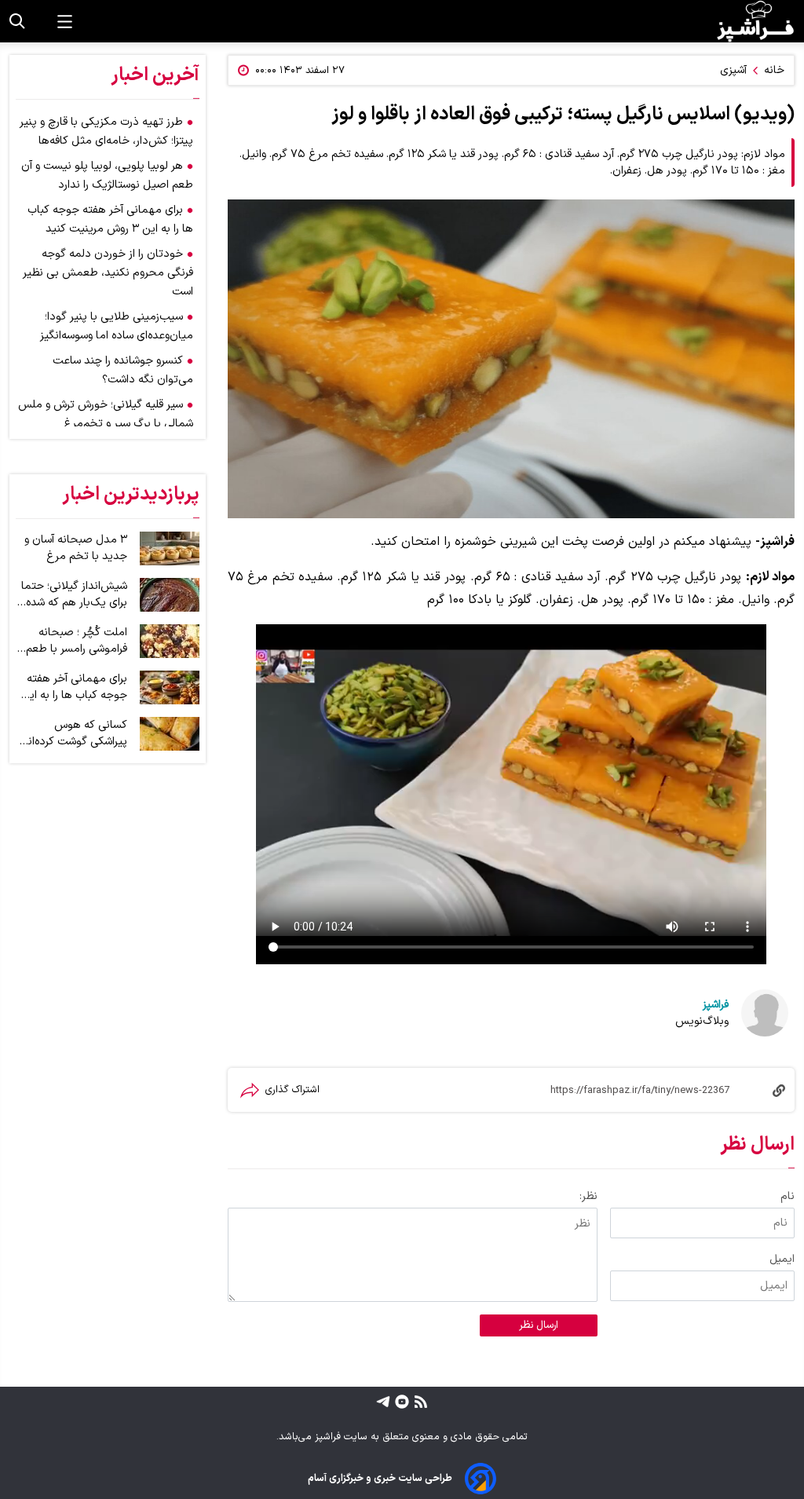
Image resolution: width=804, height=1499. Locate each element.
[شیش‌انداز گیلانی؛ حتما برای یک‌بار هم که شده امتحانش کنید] (169, 595)
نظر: (588, 1196)
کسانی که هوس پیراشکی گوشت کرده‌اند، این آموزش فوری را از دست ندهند (73, 733)
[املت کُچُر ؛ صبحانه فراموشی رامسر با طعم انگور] (169, 641)
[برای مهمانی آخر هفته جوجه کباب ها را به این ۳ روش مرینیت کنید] (169, 687)
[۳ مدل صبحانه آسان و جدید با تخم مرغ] (169, 548)
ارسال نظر (538, 1325)
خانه (774, 70)
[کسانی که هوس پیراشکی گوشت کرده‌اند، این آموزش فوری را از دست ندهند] (169, 734)
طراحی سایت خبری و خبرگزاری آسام (380, 1478)
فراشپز (716, 1004)
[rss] (419, 1400)
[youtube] (400, 1400)
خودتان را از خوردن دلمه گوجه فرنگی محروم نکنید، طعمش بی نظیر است (108, 273)
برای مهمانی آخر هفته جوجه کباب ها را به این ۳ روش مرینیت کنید (74, 687)
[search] (17, 21)
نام (787, 1196)
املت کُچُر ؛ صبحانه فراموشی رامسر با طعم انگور (76, 640)
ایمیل (782, 1259)
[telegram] (383, 1400)
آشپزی (733, 70)
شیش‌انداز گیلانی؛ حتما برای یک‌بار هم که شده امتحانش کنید (74, 594)
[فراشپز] (755, 21)
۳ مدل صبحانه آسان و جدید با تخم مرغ (75, 548)
